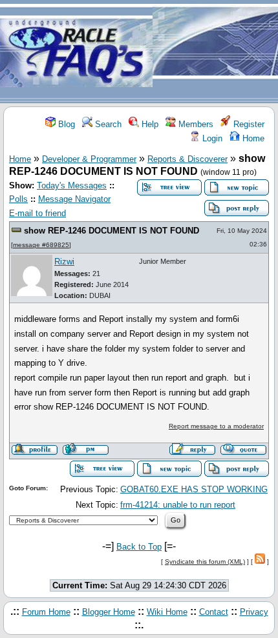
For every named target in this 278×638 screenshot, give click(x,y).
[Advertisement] (215, 52)
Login (211, 138)
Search (107, 124)
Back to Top (139, 547)
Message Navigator (74, 199)
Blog (65, 124)
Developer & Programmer (89, 159)
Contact (213, 612)
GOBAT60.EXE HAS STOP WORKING (194, 489)
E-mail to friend (37, 213)
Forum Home (46, 612)
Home (252, 138)
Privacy (254, 612)
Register (247, 124)
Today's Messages (72, 185)
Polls (18, 199)
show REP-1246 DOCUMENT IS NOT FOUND (111, 230)
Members (194, 124)
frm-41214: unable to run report (177, 505)
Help (148, 124)
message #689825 (41, 244)
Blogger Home (108, 612)
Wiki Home (167, 612)
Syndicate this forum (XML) (205, 561)
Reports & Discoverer (187, 159)
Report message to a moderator (216, 426)
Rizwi (64, 261)
